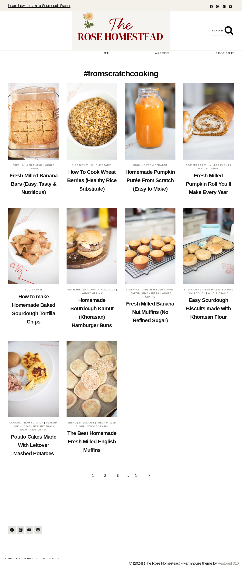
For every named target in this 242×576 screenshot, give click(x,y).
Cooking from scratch (150, 165)
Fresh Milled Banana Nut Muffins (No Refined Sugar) (150, 312)
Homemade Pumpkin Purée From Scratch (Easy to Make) (150, 180)
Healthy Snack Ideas (144, 293)
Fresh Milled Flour (27, 165)
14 (137, 475)
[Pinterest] (224, 6)
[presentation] (33, 121)
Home (105, 53)
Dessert (192, 165)
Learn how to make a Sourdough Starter (39, 6)
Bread (72, 422)
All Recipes (162, 53)
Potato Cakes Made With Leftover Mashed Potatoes (33, 445)
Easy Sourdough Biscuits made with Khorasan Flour (208, 308)
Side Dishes (80, 165)
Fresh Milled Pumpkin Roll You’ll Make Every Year (208, 184)
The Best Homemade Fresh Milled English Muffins (91, 441)
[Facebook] (211, 6)
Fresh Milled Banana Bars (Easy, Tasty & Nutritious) (33, 184)
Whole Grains (101, 165)
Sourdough (33, 289)
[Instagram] (218, 6)
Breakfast (133, 289)
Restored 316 (228, 563)
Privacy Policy (225, 53)
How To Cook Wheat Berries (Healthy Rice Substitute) (92, 180)
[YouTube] (230, 6)
